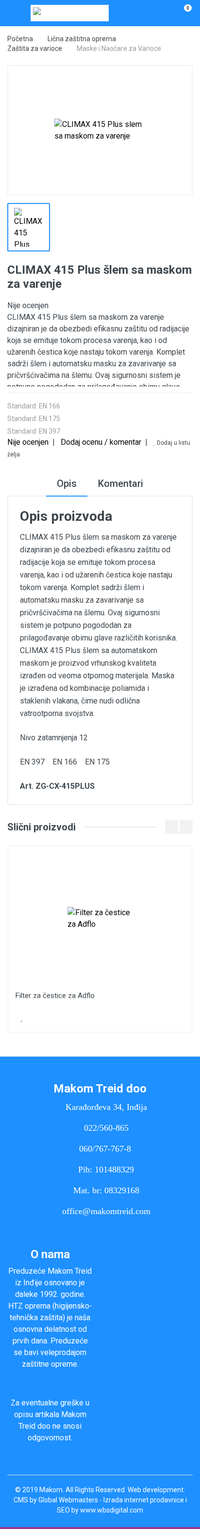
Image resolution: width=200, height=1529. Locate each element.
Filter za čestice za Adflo (55, 995)
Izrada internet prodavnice (143, 1500)
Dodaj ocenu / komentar (101, 442)
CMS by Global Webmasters (56, 1500)
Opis (67, 483)
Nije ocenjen (28, 442)
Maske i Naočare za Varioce (119, 48)
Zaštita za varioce (34, 48)
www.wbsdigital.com (111, 1510)
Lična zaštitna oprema (82, 39)
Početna (20, 39)
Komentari (120, 483)
